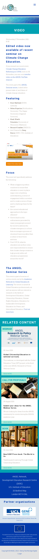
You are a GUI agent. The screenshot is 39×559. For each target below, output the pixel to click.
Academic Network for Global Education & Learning (19, 282)
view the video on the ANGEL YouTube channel (18, 77)
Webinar (7, 329)
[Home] (10, 7)
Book (5, 428)
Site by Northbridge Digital (28, 551)
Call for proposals (14, 380)
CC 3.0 (21, 520)
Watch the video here (14, 164)
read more (7, 374)
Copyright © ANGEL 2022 (10, 551)
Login (20, 554)
